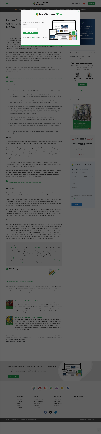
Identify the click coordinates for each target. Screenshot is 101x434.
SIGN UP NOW (30, 32)
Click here (33, 37)
